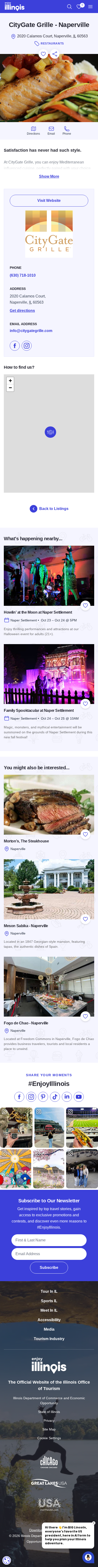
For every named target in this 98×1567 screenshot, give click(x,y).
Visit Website (49, 201)
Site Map (49, 1429)
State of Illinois (49, 1412)
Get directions (22, 311)
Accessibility (49, 1320)
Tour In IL (49, 1291)
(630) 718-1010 (23, 275)
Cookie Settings (49, 1438)
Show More (49, 176)
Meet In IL (49, 1310)
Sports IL (49, 1301)
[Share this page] (54, 54)
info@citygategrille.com (31, 331)
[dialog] (6, 1560)
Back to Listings (54, 509)
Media (49, 1329)
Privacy (49, 1420)
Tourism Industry (49, 1339)
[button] (50, 432)
